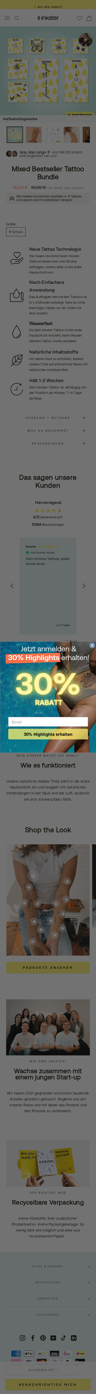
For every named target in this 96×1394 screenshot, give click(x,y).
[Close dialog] (92, 645)
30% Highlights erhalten (48, 734)
